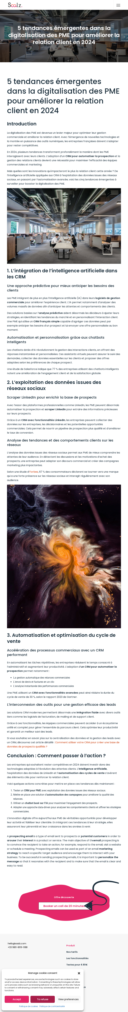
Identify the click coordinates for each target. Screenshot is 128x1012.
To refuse (42, 999)
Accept (17, 999)
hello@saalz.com (17, 943)
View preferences (68, 999)
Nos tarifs (72, 951)
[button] (79, 973)
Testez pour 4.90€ (77, 964)
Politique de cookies (28, 1006)
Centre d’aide (74, 971)
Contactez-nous (76, 987)
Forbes (34, 472)
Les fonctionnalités (77, 958)
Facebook (72, 999)
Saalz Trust (72, 993)
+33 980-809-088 (17, 947)
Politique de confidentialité (52, 1006)
